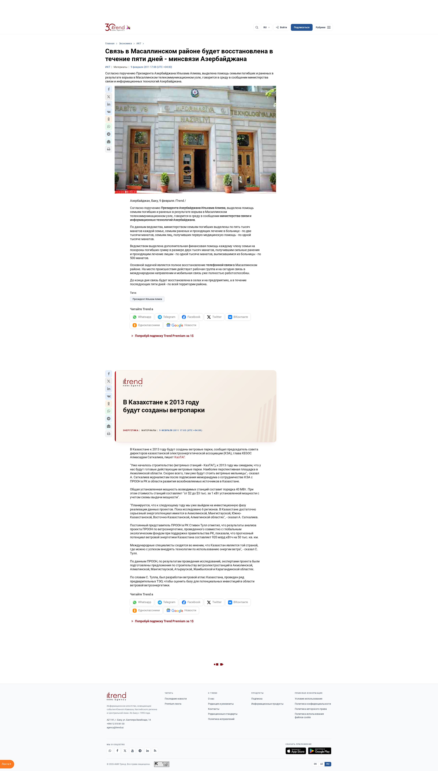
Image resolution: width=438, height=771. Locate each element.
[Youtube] (132, 751)
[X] (125, 751)
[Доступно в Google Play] (319, 750)
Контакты (213, 709)
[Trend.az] (118, 27)
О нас (211, 698)
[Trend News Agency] (116, 696)
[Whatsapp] (110, 751)
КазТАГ (179, 457)
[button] (108, 89)
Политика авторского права (311, 709)
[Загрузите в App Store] (296, 750)
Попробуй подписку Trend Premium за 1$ (164, 336)
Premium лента (173, 703)
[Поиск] (256, 27)
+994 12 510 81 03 (115, 723)
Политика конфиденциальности (313, 703)
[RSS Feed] (155, 751)
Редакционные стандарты (222, 714)
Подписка (256, 698)
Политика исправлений (221, 719)
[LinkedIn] (147, 751)
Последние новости (176, 698)
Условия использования (308, 698)
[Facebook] (117, 751)
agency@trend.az (115, 727)
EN (315, 764)
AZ (321, 764)
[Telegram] (140, 751)
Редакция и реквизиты (221, 703)
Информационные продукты (267, 703)
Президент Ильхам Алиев (147, 299)
